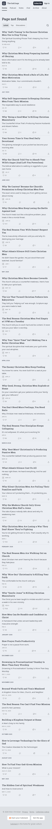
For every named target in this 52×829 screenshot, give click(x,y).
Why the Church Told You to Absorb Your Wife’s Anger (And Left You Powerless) (23, 161)
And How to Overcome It (12, 789)
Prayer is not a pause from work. (15, 644)
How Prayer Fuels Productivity (18, 641)
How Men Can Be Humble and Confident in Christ (24, 616)
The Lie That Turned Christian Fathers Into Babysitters (25, 298)
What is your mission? (11, 768)
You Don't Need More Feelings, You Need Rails (23, 409)
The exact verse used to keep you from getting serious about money (24, 194)
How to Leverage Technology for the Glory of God (26, 742)
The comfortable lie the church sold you (18, 581)
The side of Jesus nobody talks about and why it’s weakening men (22, 513)
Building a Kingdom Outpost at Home (21, 719)
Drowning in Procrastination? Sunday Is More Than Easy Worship (23, 663)
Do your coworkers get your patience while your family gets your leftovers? (25, 393)
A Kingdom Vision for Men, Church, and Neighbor (22, 692)
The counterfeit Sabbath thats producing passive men (24, 456)
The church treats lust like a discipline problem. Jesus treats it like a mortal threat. (24, 216)
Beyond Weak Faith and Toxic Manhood (23, 688)
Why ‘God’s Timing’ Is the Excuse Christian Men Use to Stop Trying (25, 33)
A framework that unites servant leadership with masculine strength (22, 622)
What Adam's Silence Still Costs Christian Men (24, 253)
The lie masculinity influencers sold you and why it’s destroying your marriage (23, 237)
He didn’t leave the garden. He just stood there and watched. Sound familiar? (23, 259)
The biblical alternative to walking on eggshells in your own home (24, 167)
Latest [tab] (5, 25)
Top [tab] (12, 25)
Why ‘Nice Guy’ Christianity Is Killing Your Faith (25, 576)
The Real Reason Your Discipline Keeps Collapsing (23, 427)
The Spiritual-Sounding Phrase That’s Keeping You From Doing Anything (25, 39)
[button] (4, 8)
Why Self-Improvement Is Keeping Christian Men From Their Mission (26, 100)
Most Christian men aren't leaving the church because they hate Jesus (24, 561)
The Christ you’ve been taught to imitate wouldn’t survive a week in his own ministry (25, 600)
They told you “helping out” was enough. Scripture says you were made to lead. (25, 304)
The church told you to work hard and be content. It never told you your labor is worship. (26, 326)
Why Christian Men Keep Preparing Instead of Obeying (25, 55)
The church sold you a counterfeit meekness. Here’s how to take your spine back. (25, 283)
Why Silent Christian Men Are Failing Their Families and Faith (25, 488)
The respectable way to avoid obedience (18, 105)
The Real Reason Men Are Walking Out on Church (24, 554)
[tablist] (14, 25)
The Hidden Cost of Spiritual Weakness (23, 785)
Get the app (38, 818)
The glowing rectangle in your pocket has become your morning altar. (25, 146)
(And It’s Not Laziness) (11, 707)
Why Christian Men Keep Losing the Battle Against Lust (25, 209)
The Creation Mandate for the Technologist (19, 747)
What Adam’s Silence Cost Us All (19, 468)
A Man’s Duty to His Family (13, 723)
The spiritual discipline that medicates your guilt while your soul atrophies (24, 348)
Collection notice (42, 812)
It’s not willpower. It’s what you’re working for (21, 432)
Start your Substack (19, 818)
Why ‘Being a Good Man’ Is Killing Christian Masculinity (25, 118)
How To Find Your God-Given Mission (22, 764)
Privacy (25, 812)
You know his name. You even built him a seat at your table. (24, 372)
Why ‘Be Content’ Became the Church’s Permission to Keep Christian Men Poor (23, 188)
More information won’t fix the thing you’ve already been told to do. (26, 61)
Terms (31, 812)
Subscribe (38, 3)
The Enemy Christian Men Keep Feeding (23, 367)
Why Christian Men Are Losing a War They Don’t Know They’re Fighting (25, 528)
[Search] (47, 25)
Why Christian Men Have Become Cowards (25, 278)
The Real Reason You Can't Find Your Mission (26, 704)
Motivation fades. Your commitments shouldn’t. (21, 81)
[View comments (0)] (19, 175)
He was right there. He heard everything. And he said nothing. (24, 472)
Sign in (47, 3)
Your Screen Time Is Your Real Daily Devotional (21, 140)
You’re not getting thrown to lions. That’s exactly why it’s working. (25, 534)
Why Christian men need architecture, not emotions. (23, 413)
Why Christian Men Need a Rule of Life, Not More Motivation (25, 76)
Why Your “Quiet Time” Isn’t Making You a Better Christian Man (24, 341)
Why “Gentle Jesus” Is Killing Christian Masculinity (23, 594)
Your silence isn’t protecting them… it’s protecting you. (24, 493)
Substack (14, 824)
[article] (26, 40)
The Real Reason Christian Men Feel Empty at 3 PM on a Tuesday (25, 320)
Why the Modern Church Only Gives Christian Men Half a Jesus (21, 506)
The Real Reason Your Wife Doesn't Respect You (25, 231)
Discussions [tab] (20, 25)
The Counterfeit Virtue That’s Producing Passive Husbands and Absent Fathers (26, 124)
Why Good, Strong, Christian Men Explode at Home (25, 387)
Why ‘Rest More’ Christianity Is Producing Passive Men (24, 451)
